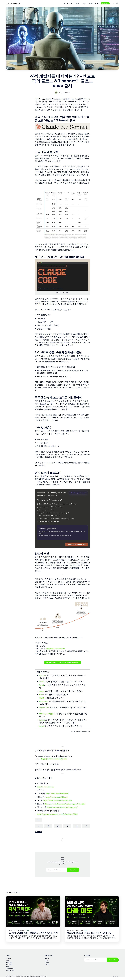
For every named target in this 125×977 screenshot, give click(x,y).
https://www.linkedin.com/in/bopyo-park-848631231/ (65, 804)
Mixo (41, 694)
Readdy (41, 681)
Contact (90, 3)
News (38, 820)
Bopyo (45, 976)
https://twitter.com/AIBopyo (57, 797)
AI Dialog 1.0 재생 (46, 714)
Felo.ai (41, 685)
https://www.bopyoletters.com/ (57, 793)
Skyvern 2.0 (43, 707)
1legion (41, 726)
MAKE (41, 698)
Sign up (47, 958)
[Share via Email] (77, 826)
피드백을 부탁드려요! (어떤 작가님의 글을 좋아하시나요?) (62, 662)
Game (7, 960)
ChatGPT (8, 958)
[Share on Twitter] (39, 826)
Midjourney (9, 964)
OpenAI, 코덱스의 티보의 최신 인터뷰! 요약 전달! (89, 933)
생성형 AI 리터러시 (10, 970)
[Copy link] (86, 826)
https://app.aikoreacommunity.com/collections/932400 (57, 814)
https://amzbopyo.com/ (45, 787)
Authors (78, 3)
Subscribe (105, 3)
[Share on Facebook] (48, 826)
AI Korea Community (37, 976)
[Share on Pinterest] (67, 826)
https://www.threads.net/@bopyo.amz (57, 800)
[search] (117, 3)
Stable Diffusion (10, 968)
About (71, 3)
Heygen (41, 691)
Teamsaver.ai (43, 701)
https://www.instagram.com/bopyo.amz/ (62, 807)
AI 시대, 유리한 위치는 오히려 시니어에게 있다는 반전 (33, 933)
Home (66, 3)
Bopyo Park (12, 930)
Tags (84, 3)
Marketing (8, 962)
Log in (97, 3)
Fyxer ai (42, 675)
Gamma (42, 720)
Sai (59, 92)
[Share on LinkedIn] (58, 826)
